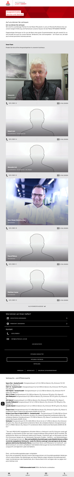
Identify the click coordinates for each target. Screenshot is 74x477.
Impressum (20, 370)
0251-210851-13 (13, 300)
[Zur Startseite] (18, 3)
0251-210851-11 (13, 264)
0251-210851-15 (13, 175)
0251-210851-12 (13, 103)
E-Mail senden (64, 103)
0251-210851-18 (13, 228)
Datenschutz (30, 370)
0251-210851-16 (13, 139)
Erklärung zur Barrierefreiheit (47, 370)
